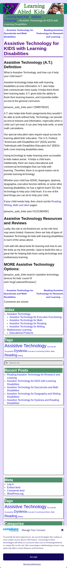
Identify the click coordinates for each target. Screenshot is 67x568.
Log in (10, 484)
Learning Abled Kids (17, 17)
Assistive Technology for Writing (27, 326)
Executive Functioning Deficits (38, 351)
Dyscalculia (51, 347)
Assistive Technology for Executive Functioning (36, 317)
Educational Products (21, 333)
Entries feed (13, 487)
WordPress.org (15, 493)
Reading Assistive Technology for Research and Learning (49, 33)
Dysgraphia (9, 351)
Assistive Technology (18, 314)
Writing (20, 356)
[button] (62, 530)
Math (53, 351)
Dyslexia (20, 351)
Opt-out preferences (32, 564)
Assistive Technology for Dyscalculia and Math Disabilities (18, 33)
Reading (11, 355)
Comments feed (15, 490)
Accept (33, 557)
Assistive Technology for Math (26, 320)
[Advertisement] (33, 441)
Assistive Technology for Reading (28, 323)
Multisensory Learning (19, 329)
